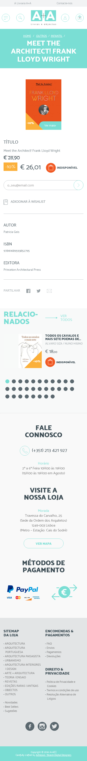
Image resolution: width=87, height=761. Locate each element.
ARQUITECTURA (15, 643)
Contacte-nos (64, 3)
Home (27, 36)
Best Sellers (11, 706)
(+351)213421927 (49, 450)
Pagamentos (54, 652)
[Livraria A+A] (43, 18)
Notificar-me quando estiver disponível (78, 185)
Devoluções (53, 656)
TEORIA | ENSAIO (15, 677)
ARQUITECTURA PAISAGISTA (22, 656)
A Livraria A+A (22, 3)
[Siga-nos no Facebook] (29, 726)
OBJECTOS (11, 690)
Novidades (11, 702)
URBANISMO (13, 660)
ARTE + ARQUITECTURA (20, 673)
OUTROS (10, 694)
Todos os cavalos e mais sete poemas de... (63, 337)
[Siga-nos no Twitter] (54, 726)
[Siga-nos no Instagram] (42, 726)
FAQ (49, 643)
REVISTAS (11, 681)
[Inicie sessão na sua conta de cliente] (65, 18)
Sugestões (11, 711)
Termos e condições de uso (63, 690)
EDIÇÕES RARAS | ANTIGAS (21, 685)
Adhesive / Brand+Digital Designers (53, 755)
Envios (50, 647)
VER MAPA (44, 544)
